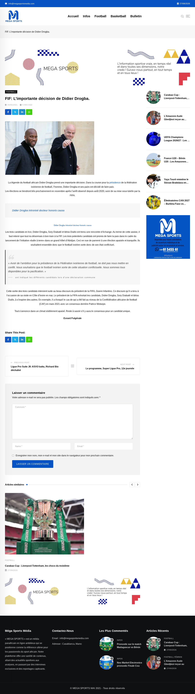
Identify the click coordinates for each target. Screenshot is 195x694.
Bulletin (136, 16)
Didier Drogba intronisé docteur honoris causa (38, 210)
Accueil (73, 16)
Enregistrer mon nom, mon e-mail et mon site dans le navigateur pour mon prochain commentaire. (65, 455)
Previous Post (21, 363)
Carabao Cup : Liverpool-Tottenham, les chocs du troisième (37, 566)
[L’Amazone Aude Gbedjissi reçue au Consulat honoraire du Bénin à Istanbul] (153, 118)
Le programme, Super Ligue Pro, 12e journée (110, 368)
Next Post (125, 365)
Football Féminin (173, 657)
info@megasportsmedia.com (21, 3)
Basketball (118, 16)
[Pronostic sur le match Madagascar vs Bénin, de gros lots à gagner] (106, 644)
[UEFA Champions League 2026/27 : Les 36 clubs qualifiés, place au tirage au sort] (153, 139)
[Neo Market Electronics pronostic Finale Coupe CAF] (106, 662)
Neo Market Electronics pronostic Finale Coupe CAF (129, 665)
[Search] (182, 16)
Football (100, 16)
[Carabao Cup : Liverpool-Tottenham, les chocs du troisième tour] (153, 97)
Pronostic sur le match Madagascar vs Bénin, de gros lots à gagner (129, 647)
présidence (115, 182)
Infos (86, 16)
